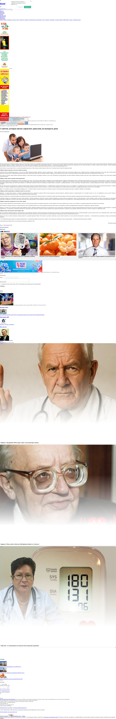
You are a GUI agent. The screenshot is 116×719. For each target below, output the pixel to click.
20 (4, 690)
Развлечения (38, 19)
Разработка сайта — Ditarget (19, 716)
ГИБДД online (66, 19)
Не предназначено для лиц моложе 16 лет (8, 711)
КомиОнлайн (2, 699)
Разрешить (27, 7)
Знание (71, 19)
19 (3, 690)
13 (4, 689)
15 (7, 689)
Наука (18, 19)
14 (6, 689)
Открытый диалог (77, 19)
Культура (14, 19)
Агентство (2, 8)
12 (3, 689)
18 (2, 690)
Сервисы (10, 699)
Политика (27, 19)
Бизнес (1, 19)
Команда (13, 699)
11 (2, 689)
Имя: (1, 277)
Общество (22, 19)
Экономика (52, 19)
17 (0, 690)
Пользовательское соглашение (6, 707)
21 (6, 690)
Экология (47, 19)
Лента (6, 699)
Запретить (20, 7)
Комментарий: (3, 281)
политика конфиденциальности (20, 707)
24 (0, 692)
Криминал (9, 19)
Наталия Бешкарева (4, 227)
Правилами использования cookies (51, 717)
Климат (5, 19)
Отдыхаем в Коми (59, 19)
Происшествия (32, 19)
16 (8, 689)
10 (0, 689)
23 (8, 690)
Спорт (43, 19)
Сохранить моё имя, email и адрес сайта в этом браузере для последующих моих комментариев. (21, 284)
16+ (1, 6)
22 (7, 690)
